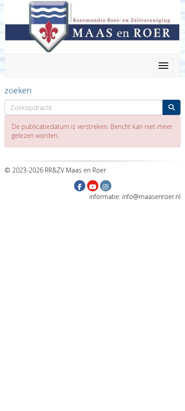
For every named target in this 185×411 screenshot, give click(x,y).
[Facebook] (79, 186)
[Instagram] (105, 186)
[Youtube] (92, 186)
